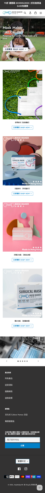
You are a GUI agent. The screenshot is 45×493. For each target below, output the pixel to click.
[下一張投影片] (38, 361)
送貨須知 (8, 385)
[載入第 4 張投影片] (25, 361)
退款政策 (8, 398)
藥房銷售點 (9, 421)
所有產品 (8, 378)
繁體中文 (22, 461)
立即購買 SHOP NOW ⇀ (22, 127)
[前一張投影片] (7, 361)
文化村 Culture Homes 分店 (16, 414)
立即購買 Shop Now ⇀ (15, 49)
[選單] (40, 12)
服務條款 (8, 391)
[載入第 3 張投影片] (22, 361)
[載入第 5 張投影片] (27, 361)
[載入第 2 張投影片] (20, 361)
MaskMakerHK (18, 485)
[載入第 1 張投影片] (18, 361)
